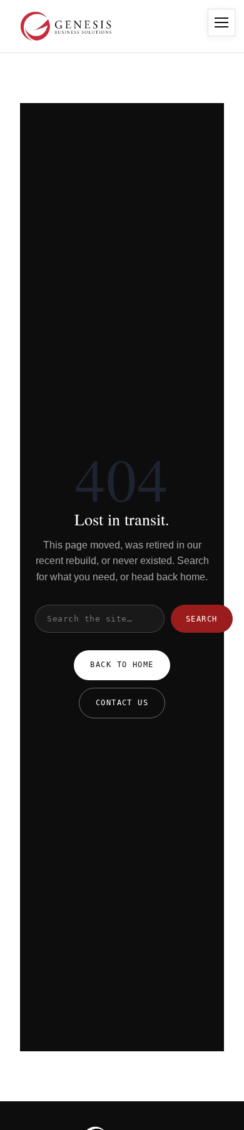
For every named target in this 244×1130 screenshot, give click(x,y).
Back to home (121, 664)
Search (202, 619)
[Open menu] (221, 22)
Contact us (122, 702)
